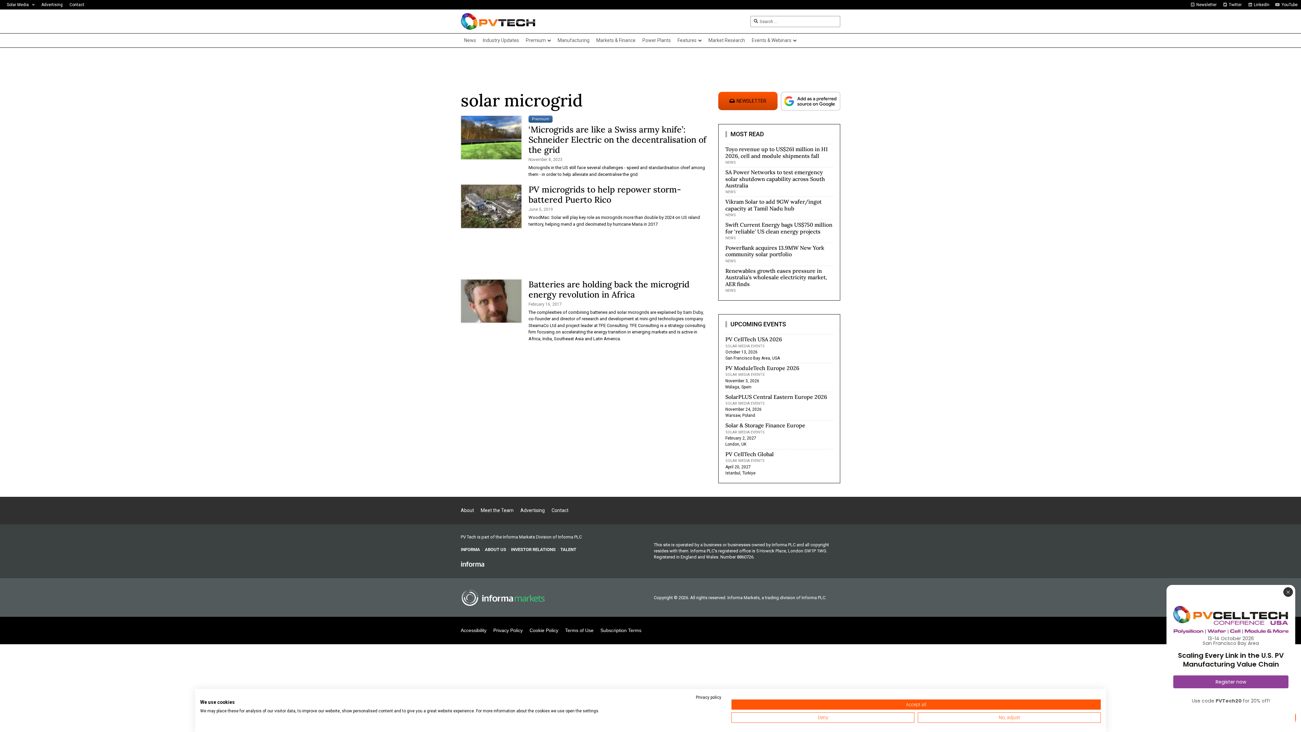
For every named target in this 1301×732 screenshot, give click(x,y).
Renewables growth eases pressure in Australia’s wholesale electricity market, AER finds (776, 277)
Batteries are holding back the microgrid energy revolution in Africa (609, 289)
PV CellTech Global (749, 454)
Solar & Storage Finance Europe (765, 425)
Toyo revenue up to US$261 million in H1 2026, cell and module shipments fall (776, 152)
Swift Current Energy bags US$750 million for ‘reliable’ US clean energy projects (778, 228)
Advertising (52, 4)
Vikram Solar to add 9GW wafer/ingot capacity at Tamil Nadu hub (773, 204)
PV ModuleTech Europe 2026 (762, 368)
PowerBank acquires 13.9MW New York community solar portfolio (774, 251)
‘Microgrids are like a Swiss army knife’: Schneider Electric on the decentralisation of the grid (617, 139)
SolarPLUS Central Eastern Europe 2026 (776, 396)
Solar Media (18, 4)
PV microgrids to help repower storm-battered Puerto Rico (605, 194)
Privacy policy (708, 697)
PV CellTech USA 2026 (753, 339)
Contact (76, 4)
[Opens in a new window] (472, 564)
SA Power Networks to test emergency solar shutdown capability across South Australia (775, 178)
